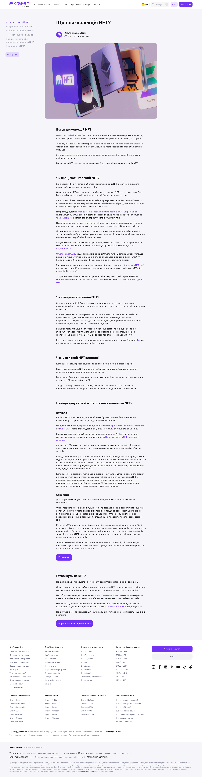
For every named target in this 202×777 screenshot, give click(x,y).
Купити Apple (51, 707)
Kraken (22, 753)
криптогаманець (103, 595)
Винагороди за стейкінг (20, 676)
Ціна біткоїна (86, 651)
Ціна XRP (85, 662)
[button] (42, 4)
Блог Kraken (50, 658)
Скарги (48, 684)
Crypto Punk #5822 (66, 253)
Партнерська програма (55, 669)
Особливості (16, 647)
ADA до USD (121, 673)
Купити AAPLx (87, 707)
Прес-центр (50, 666)
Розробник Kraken (53, 662)
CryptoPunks (130, 211)
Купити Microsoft (52, 718)
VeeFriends (140, 425)
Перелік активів (52, 673)
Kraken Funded (16, 687)
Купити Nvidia (51, 700)
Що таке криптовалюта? (127, 700)
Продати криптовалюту (20, 655)
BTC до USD (121, 651)
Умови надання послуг (18, 735)
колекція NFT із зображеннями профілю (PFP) (99, 211)
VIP (57, 753)
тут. (130, 334)
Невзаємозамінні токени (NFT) (71, 135)
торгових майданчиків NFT (125, 265)
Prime (37, 757)
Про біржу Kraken (54, 647)
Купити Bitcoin (16, 700)
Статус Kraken (51, 676)
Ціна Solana (86, 669)
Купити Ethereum (17, 703)
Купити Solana (15, 718)
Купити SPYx (86, 711)
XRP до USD (121, 658)
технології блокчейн (129, 143)
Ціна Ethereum (87, 655)
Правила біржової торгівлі (38, 735)
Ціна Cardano (87, 666)
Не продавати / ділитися (92, 732)
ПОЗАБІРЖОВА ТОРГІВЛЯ (51, 757)
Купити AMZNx (87, 714)
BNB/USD (120, 662)
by (15, 747)
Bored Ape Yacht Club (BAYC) (118, 425)
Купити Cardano (16, 714)
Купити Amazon (52, 711)
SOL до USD (121, 666)
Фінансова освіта (125, 695)
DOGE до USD (122, 669)
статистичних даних (113, 606)
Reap (127, 753)
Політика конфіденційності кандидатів (84, 735)
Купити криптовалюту (19, 651)
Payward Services (95, 753)
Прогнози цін (86, 680)
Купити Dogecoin (17, 707)
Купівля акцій (52, 695)
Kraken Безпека (52, 651)
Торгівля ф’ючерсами (19, 662)
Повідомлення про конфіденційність (42, 732)
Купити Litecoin (16, 721)
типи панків (89, 223)
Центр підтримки (53, 680)
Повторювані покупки (19, 680)
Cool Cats (65, 428)
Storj (129, 340)
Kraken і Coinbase (124, 721)
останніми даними (73, 155)
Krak (32, 757)
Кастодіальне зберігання (73, 757)
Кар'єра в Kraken (52, 655)
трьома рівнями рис (66, 217)
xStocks (107, 753)
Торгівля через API (17, 673)
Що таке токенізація (125, 711)
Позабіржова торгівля (19, 666)
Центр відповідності (113, 732)
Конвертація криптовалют (129, 647)
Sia (138, 340)
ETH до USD (121, 655)
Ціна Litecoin (86, 673)
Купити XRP (14, 711)
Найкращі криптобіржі (126, 718)
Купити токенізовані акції (93, 695)
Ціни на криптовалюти (92, 647)
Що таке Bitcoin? (123, 707)
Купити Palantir (52, 714)
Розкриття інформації (59, 735)
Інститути (13, 669)
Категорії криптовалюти (92, 676)
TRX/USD (120, 676)
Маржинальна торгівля (19, 658)
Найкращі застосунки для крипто (131, 714)
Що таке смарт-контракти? (128, 703)
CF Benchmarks (118, 753)
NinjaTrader (41, 753)
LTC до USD (121, 680)
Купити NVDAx (87, 700)
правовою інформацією (87, 771)
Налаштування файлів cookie (69, 732)
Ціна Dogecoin (87, 658)
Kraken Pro (31, 753)
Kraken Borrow (16, 684)
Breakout (50, 753)
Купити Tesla (50, 703)
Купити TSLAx (87, 703)
